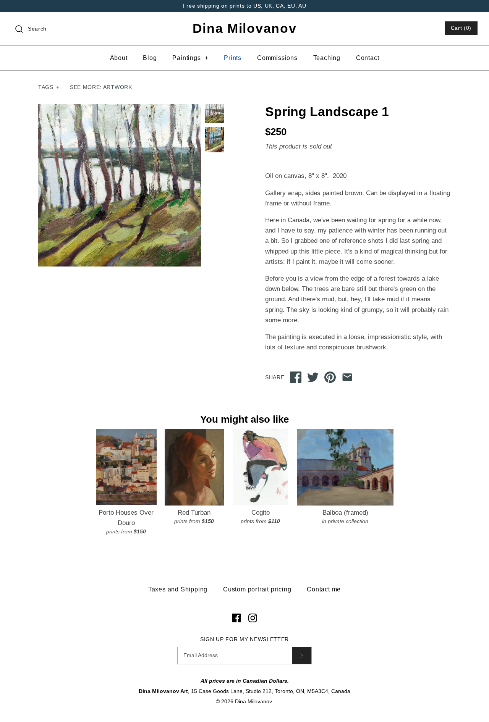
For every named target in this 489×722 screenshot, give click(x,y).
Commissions (277, 58)
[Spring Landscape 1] (214, 139)
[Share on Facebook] (295, 377)
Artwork (117, 87)
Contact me (324, 589)
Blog (150, 58)
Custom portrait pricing (257, 589)
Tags (49, 87)
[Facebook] (236, 618)
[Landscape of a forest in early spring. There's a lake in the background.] (119, 185)
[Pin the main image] (330, 377)
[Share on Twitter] (313, 377)
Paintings (190, 58)
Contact (367, 58)
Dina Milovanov (253, 701)
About (119, 58)
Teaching (326, 58)
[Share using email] (347, 377)
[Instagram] (252, 618)
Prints (232, 58)
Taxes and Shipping (177, 589)
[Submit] (301, 655)
